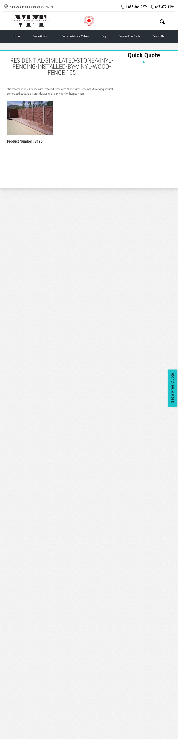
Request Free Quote (129, 36)
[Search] (162, 22)
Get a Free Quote (172, 388)
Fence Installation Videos (75, 36)
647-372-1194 (165, 7)
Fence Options (41, 36)
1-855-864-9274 (136, 7)
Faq (104, 36)
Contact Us (158, 36)
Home (17, 36)
